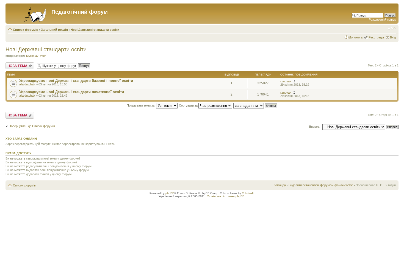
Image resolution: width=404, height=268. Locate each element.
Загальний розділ (54, 29)
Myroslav (32, 55)
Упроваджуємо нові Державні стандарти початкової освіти (71, 92)
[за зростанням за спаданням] (255, 105)
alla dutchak (27, 84)
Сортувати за (188, 105)
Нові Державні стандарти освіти (95, 29)
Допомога (356, 37)
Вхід (393, 37)
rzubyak (285, 81)
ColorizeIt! (248, 193)
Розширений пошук (382, 19)
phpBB (169, 193)
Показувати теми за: (141, 105)
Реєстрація (376, 37)
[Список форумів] (29, 13)
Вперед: (314, 126)
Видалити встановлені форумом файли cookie (321, 185)
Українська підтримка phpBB (225, 196)
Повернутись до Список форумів (32, 126)
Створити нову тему (19, 64)
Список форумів (25, 29)
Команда (280, 185)
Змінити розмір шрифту (392, 28)
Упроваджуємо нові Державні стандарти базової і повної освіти (76, 81)
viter (43, 55)
